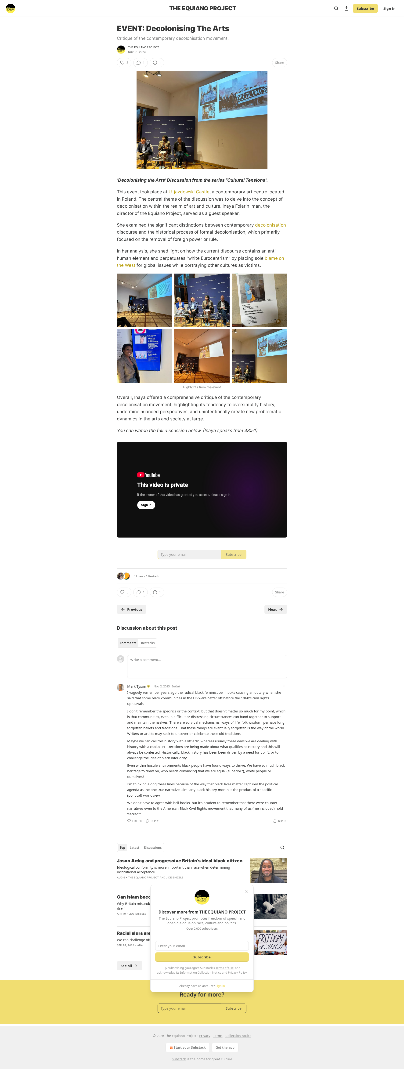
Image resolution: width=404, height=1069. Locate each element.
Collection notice (238, 1035)
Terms (218, 1035)
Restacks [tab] (148, 643)
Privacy (204, 1035)
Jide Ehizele (174, 877)
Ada (140, 945)
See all (126, 965)
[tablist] (137, 643)
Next (272, 609)
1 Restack (152, 576)
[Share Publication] (346, 8)
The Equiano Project (143, 47)
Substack (179, 1059)
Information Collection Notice (200, 972)
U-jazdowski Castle (189, 192)
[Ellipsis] (285, 686)
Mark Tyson (136, 686)
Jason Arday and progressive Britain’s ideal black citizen (179, 860)
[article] (202, 872)
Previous (134, 609)
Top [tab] (122, 847)
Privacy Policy (237, 972)
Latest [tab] (134, 847)
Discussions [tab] (153, 847)
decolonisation (270, 225)
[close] (247, 891)
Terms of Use (225, 968)
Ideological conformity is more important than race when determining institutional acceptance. (173, 869)
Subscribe (365, 8)
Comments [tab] (128, 643)
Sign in (389, 8)
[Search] (336, 8)
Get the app (225, 1047)
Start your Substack (190, 1047)
